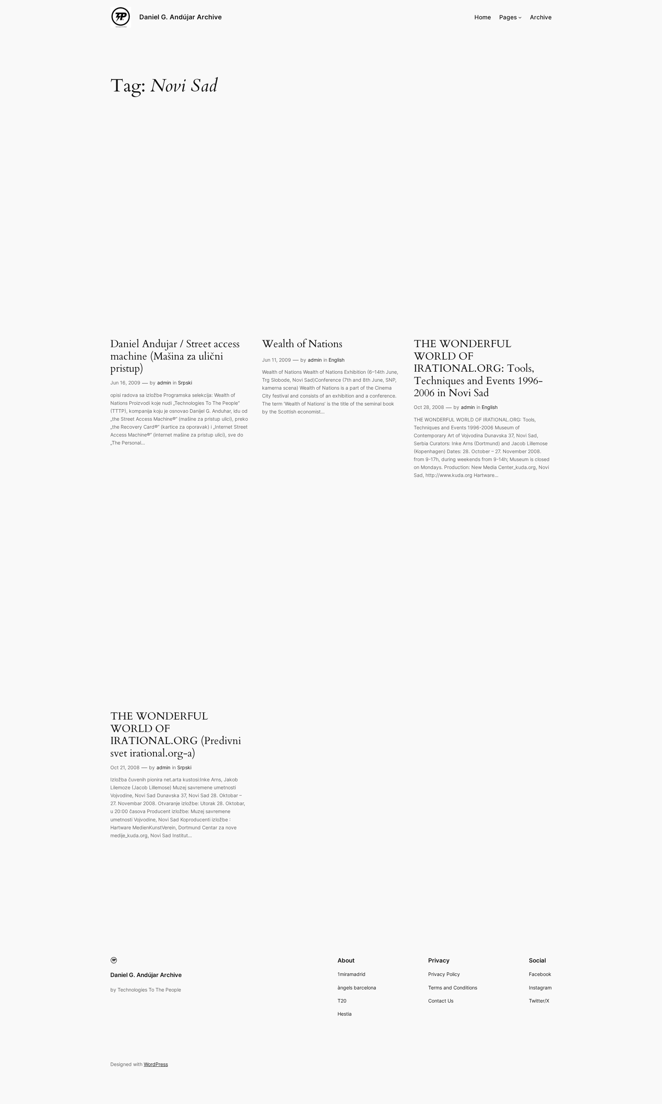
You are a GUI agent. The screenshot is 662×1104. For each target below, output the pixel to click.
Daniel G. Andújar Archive (180, 17)
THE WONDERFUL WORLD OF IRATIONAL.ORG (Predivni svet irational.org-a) (175, 735)
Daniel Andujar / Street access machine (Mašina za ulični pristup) (175, 356)
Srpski (185, 382)
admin (164, 382)
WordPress (156, 1064)
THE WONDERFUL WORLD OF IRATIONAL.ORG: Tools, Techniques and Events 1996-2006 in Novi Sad (478, 369)
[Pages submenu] (520, 17)
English (336, 360)
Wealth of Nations (302, 344)
